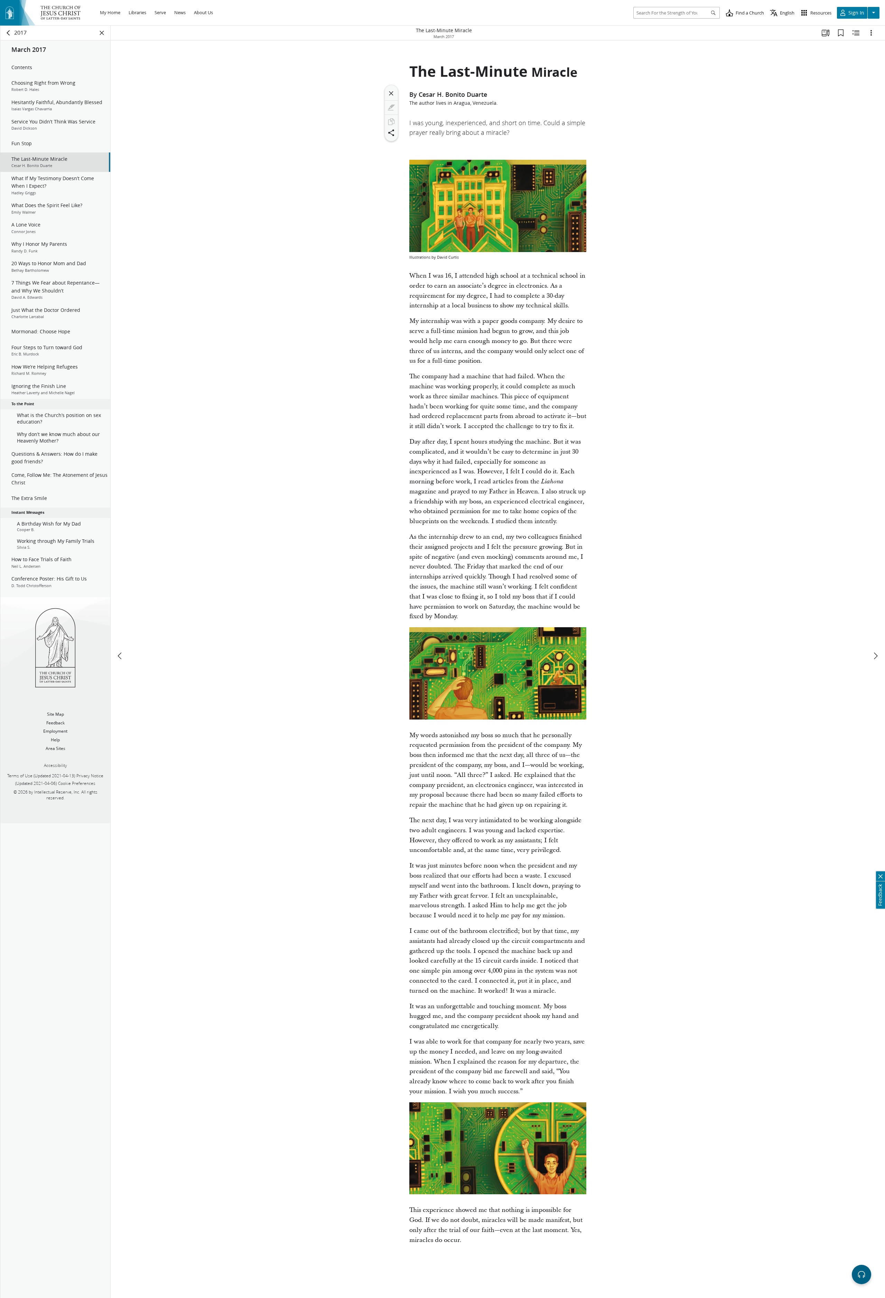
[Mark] (391, 107)
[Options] (871, 32)
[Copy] (391, 121)
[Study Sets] (825, 32)
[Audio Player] (861, 1274)
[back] (8, 32)
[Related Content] (856, 32)
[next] (875, 656)
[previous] (120, 656)
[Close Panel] (102, 32)
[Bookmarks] (841, 32)
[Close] (391, 93)
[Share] (391, 132)
